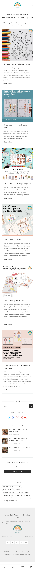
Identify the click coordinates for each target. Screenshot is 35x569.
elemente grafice (23, 498)
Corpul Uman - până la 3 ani (13, 300)
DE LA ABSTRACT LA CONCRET (20, 448)
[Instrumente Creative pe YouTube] (25, 417)
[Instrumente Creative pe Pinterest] (17, 417)
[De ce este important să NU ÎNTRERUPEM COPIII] (5, 441)
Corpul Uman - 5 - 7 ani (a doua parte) (15, 126)
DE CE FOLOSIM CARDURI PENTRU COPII (18, 431)
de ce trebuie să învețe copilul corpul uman (16, 495)
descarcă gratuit (8, 498)
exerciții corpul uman (10, 501)
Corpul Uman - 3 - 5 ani (12, 239)
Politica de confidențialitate (22, 515)
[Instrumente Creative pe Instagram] (21, 417)
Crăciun (17, 489)
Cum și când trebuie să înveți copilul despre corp (16, 366)
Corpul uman (7, 489)
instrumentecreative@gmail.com (21, 554)
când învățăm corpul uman (11, 486)
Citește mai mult (7, 83)
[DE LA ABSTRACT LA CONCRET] (5, 450)
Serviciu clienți (8, 515)
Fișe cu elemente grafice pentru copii (17, 64)
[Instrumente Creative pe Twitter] (9, 417)
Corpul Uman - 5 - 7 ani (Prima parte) (17, 183)
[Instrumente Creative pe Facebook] (13, 417)
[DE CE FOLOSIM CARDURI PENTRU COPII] (5, 432)
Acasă (17, 21)
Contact (18, 517)
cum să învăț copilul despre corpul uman (16, 492)
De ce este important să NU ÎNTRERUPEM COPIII (18, 440)
